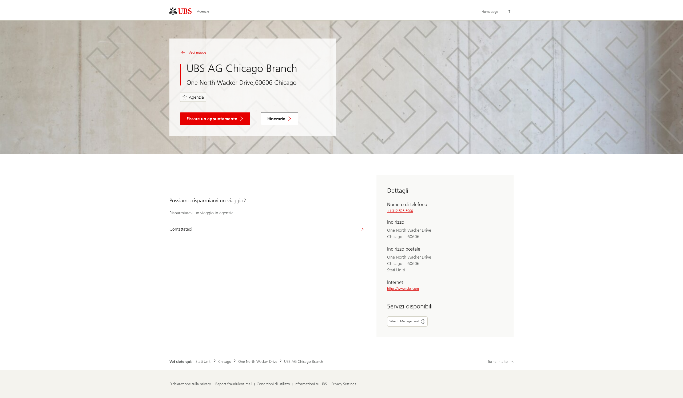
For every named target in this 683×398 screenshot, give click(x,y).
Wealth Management (404, 321)
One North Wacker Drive (257, 361)
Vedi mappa (198, 52)
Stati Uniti (203, 361)
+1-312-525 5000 (400, 211)
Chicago (224, 361)
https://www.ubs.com (403, 289)
